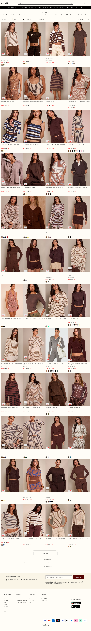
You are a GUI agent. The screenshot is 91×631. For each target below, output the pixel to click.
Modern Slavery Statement (21, 602)
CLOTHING (21, 7)
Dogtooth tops (71, 562)
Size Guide (6, 600)
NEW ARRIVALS (11, 7)
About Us (18, 596)
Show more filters (42, 19)
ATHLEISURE (49, 7)
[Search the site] (71, 3)
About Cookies (31, 600)
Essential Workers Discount (21, 600)
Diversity (18, 598)
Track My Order (44, 598)
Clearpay (5, 608)
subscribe (78, 577)
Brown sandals (46, 562)
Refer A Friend (44, 600)
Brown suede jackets (38, 562)
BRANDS (81, 7)
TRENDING (44, 7)
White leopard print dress (55, 562)
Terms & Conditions (32, 596)
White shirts (18, 562)
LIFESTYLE (76, 7)
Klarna (5, 609)
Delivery (5, 602)
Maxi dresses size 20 (48, 566)
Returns (5, 598)
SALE (16, 7)
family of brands (50, 582)
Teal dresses (77, 562)
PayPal (5, 611)
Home (2, 11)
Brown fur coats (30, 562)
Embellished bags (64, 562)
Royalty (5, 604)
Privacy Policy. (59, 583)
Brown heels (24, 562)
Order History (44, 596)
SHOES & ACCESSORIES (64, 7)
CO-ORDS (35, 7)
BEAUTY (71, 7)
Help (5, 596)
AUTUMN (26, 7)
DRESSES (30, 7)
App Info (30, 602)
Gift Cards (6, 606)
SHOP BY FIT (55, 7)
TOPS (39, 7)
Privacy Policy (31, 598)
